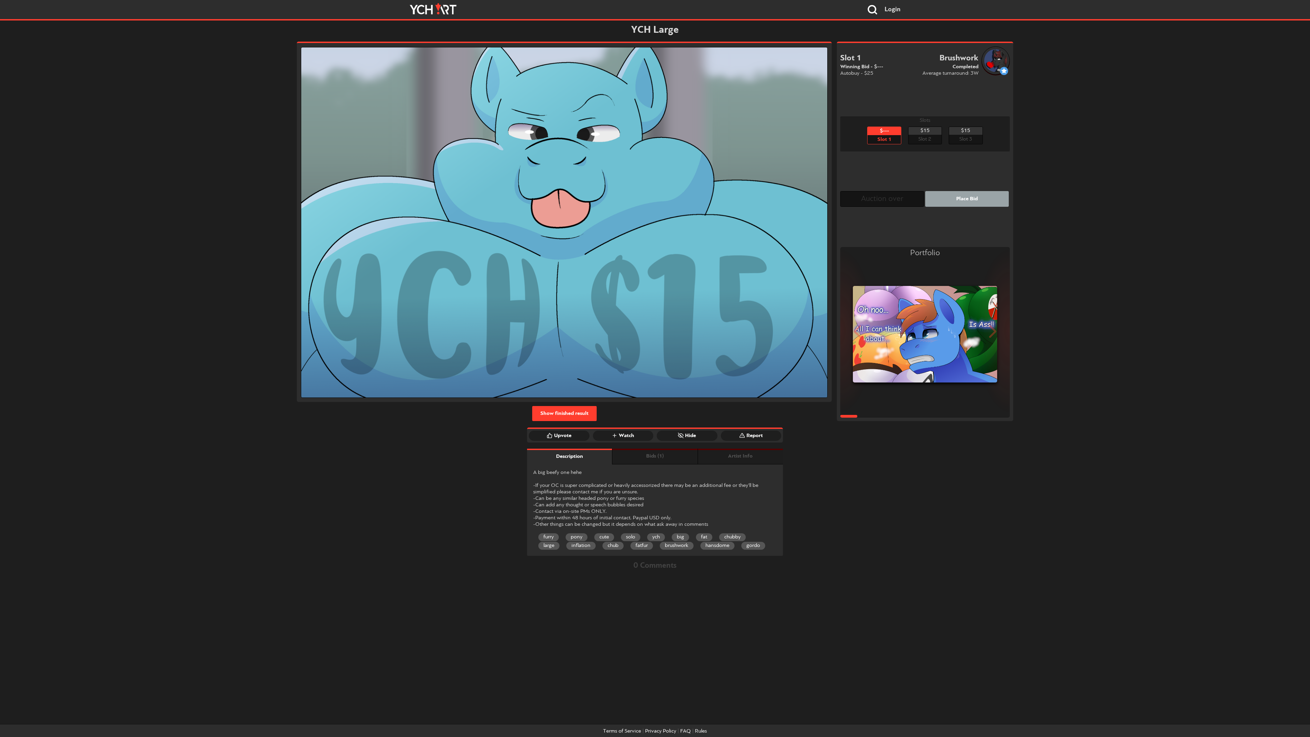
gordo (753, 545)
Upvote (562, 435)
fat (704, 537)
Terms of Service (622, 731)
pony (576, 537)
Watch (626, 435)
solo (630, 537)
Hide (690, 435)
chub (613, 545)
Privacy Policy (660, 731)
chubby (732, 537)
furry (548, 537)
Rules (701, 731)
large (548, 545)
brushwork (676, 545)
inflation (581, 545)
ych (656, 537)
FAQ (685, 731)
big (680, 537)
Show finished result (564, 413)
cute (604, 537)
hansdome (717, 545)
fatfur (642, 545)
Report (754, 435)
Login (893, 9)
